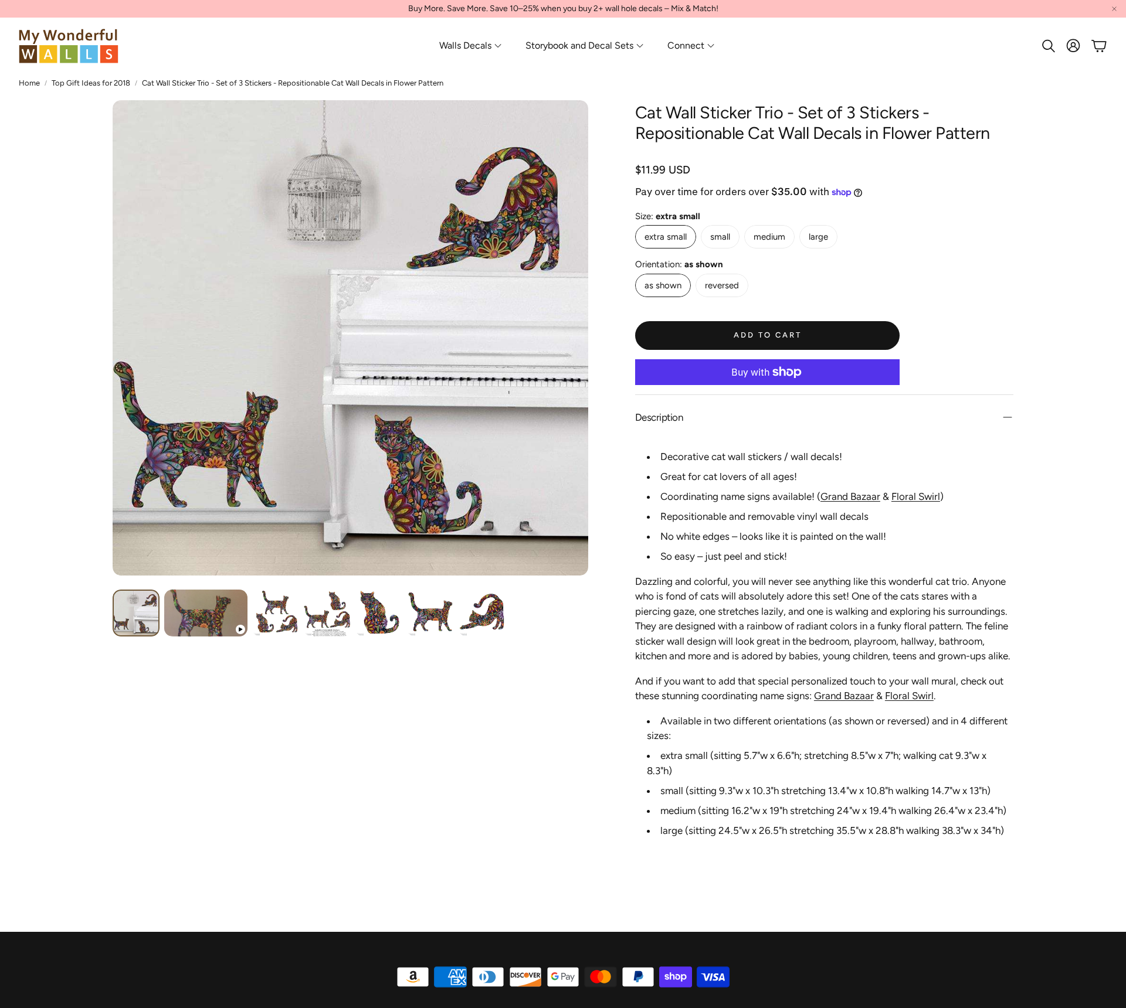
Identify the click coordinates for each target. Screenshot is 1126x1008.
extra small (666, 236)
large (818, 236)
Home (29, 83)
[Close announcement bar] (1114, 9)
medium (769, 236)
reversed (722, 285)
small (720, 236)
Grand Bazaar (850, 496)
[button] (1047, 46)
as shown (663, 285)
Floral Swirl (915, 496)
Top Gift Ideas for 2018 (91, 83)
